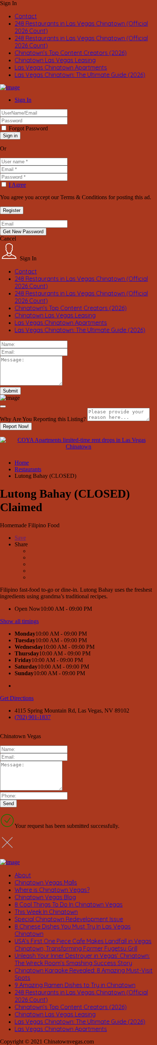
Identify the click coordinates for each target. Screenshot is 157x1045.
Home (22, 463)
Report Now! (16, 426)
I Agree (17, 185)
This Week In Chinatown (46, 911)
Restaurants (28, 469)
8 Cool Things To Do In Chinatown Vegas (69, 904)
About (23, 875)
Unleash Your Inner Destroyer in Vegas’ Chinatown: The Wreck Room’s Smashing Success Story (82, 959)
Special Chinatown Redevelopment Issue (69, 919)
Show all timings (19, 621)
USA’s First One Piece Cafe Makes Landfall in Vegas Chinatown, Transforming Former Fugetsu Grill (83, 944)
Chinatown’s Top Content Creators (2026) (71, 52)
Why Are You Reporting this (43, 419)
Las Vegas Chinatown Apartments (61, 67)
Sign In (23, 100)
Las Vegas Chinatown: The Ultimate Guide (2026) (80, 74)
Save (20, 538)
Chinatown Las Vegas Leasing (55, 60)
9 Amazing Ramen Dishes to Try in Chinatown (75, 985)
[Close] (3, 406)
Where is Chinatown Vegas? (52, 889)
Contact (26, 16)
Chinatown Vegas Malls (46, 882)
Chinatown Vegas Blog (45, 897)
